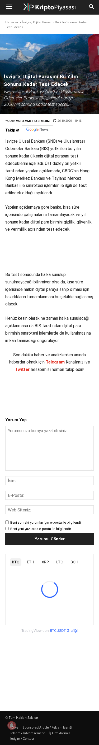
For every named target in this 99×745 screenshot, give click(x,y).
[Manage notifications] (11, 725)
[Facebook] (27, 390)
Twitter (22, 369)
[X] (39, 390)
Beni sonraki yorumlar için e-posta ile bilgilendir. (46, 522)
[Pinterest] (51, 390)
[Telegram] (75, 390)
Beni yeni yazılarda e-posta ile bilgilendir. (41, 529)
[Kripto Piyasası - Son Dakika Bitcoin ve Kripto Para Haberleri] (49, 7)
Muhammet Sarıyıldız (33, 121)
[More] (88, 390)
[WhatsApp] (63, 390)
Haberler (11, 22)
